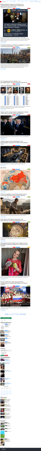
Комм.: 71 (13, 169)
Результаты (6, 355)
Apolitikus (8, 8)
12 (4, 391)
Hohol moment (9, 431)
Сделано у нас (14, 2)
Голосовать (2, 355)
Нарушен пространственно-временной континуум (8, 423)
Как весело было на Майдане (8, 371)
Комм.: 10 (14, 247)
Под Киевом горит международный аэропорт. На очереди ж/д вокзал (5, 360)
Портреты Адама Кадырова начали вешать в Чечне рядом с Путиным (8, 343)
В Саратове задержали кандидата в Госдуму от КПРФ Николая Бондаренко (8, 331)
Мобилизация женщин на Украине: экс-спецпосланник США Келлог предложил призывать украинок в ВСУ (12, 5)
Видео (22, 1)
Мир (7, 1)
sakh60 (7, 169)
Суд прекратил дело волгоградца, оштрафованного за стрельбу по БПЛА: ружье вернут (5, 405)
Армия (19, 1)
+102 (28, 247)
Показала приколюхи (7, 363)
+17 (28, 47)
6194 (21, 314)
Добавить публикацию (6, 318)
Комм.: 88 (14, 145)
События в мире (18, 8)
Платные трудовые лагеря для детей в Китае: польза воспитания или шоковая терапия (13, 194)
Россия (10, 1)
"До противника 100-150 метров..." (8, 428)
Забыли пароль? (36, 1)
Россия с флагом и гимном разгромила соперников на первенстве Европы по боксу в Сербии (13, 283)
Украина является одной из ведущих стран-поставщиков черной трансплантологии (7, 440)
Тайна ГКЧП (9, 338)
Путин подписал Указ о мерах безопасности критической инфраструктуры (8, 325)
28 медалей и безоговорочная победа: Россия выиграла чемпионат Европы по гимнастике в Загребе (8, 409)
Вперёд (7, 314)
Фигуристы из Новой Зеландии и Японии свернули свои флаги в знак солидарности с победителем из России (5, 417)
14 (7, 391)
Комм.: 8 (14, 47)
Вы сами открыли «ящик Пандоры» (8, 379)
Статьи (26, 1)
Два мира (3, 168)
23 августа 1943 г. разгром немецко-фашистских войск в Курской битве (7, 414)
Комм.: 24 (14, 8)
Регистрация (31, 1)
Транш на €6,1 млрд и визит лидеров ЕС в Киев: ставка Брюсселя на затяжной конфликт (14, 112)
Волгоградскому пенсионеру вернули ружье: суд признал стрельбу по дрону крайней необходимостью (8, 401)
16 (10, 391)
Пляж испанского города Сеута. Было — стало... (8, 384)
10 (1, 391)
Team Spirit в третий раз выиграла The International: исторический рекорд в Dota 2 (13, 219)
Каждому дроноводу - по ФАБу (7, 425)
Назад (24, 314)
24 (1, 394)
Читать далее (3, 42)
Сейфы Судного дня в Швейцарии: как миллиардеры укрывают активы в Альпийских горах (5, 336)
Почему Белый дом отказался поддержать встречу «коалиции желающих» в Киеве (15, 45)
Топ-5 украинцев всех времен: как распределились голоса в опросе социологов (13, 81)
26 (4, 394)
